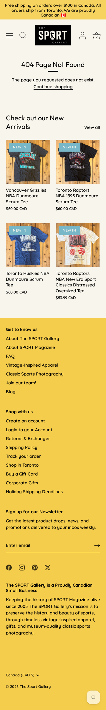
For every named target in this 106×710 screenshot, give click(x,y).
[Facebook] (9, 567)
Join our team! (21, 383)
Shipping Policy (21, 447)
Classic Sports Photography (35, 374)
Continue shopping (53, 86)
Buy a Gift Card (22, 474)
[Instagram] (22, 567)
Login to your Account (29, 429)
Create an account (25, 421)
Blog (11, 391)
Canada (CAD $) (20, 675)
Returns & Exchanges (28, 438)
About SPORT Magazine (30, 347)
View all (92, 127)
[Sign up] (97, 545)
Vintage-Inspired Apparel (32, 365)
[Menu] (9, 35)
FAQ (10, 356)
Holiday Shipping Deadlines (34, 491)
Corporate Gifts (22, 483)
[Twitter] (48, 567)
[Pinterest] (35, 567)
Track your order (23, 456)
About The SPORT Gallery (32, 338)
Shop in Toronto (22, 465)
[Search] (22, 36)
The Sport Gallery (35, 686)
